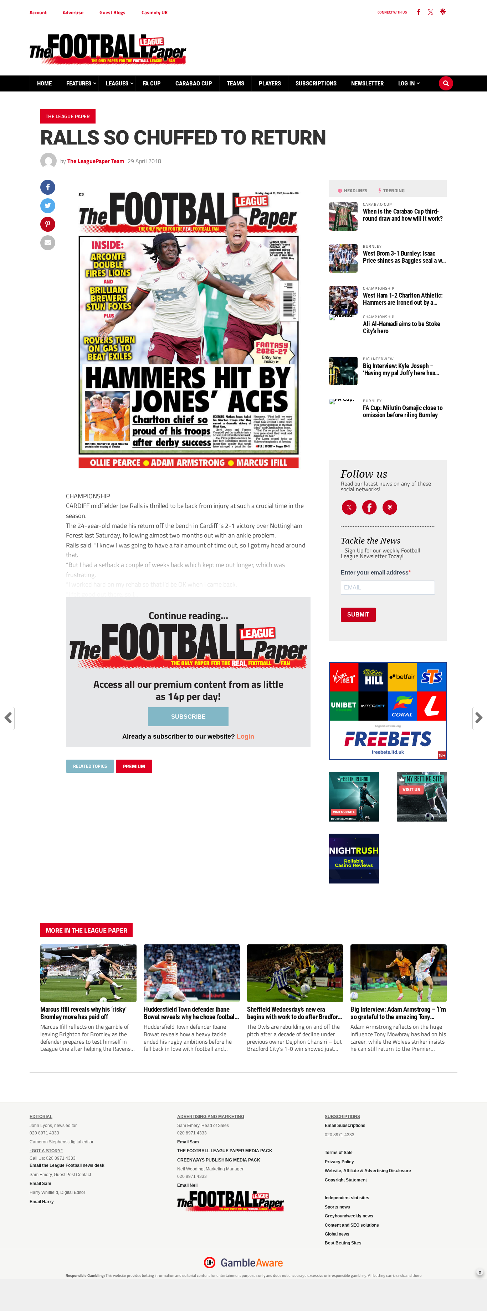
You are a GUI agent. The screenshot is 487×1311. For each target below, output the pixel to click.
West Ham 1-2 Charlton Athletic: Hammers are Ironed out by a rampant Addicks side (403, 299)
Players (270, 83)
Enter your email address (375, 573)
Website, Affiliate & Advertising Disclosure (368, 1170)
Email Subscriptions (345, 1125)
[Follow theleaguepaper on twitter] (431, 12)
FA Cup (152, 83)
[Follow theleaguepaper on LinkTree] (443, 12)
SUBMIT (358, 615)
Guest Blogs (112, 12)
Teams (235, 83)
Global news (337, 1234)
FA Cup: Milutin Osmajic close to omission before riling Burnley (402, 411)
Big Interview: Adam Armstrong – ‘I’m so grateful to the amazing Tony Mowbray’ (398, 1013)
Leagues (117, 83)
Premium (134, 766)
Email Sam (40, 1183)
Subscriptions (316, 83)
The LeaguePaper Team (95, 161)
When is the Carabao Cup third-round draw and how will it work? (402, 215)
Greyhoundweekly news (349, 1215)
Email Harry (42, 1201)
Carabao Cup (193, 83)
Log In (406, 83)
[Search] (446, 76)
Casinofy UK (155, 12)
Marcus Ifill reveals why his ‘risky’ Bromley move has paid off (83, 1013)
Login (245, 736)
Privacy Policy (339, 1161)
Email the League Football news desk (67, 1165)
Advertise (73, 12)
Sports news (337, 1207)
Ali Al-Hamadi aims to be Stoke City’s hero (401, 327)
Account (38, 12)
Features (78, 83)
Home (44, 83)
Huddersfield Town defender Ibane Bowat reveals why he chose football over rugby (190, 1013)
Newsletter (367, 83)
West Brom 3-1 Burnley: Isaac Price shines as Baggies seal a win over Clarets (405, 257)
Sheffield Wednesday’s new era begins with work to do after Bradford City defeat (294, 1013)
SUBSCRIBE (188, 717)
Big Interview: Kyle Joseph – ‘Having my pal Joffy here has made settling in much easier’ (399, 369)
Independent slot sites (347, 1197)
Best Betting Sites (343, 1243)
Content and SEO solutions (352, 1225)
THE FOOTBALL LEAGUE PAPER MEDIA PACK (224, 1150)
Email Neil (187, 1185)
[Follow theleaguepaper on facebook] (418, 12)
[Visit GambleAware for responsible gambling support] (252, 1262)
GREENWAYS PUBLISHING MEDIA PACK (218, 1160)
